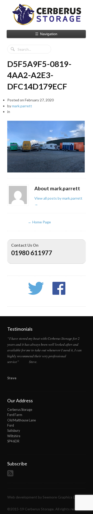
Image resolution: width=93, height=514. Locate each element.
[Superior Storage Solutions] (46, 14)
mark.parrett (22, 106)
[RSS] (11, 475)
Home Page (39, 222)
